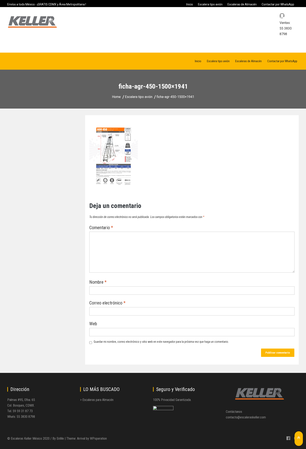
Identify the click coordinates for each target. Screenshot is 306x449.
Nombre (98, 282)
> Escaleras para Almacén (96, 400)
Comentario (101, 228)
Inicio (189, 4)
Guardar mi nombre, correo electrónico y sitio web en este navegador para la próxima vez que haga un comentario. (161, 341)
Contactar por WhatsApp (278, 4)
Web (93, 324)
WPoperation (98, 438)
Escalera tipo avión (210, 4)
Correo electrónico (107, 303)
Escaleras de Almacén (242, 4)
